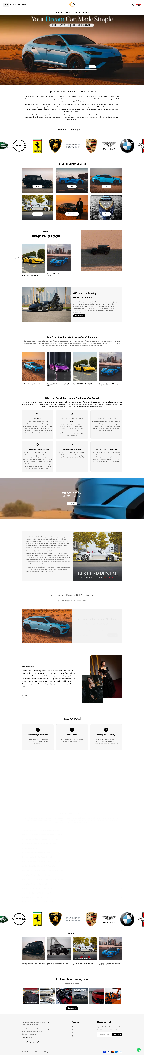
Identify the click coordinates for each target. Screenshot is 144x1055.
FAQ (48, 1030)
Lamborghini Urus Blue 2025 (31, 384)
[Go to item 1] (71, 968)
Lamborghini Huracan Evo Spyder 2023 (58, 385)
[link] (72, 50)
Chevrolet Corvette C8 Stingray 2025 (57, 275)
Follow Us (73, 1008)
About (74, 1027)
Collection (75, 1033)
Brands (74, 1030)
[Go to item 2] (73, 968)
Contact (74, 1036)
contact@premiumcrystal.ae (34, 1031)
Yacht (106, 214)
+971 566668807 (31, 1034)
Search (92, 67)
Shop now (72, 504)
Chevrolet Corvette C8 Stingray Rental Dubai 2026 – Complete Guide (110, 964)
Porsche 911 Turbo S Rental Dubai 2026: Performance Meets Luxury (83, 964)
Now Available (79, 315)
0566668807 (102, 622)
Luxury (37, 186)
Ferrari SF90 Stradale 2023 (31, 275)
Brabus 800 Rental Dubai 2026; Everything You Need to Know (33, 964)
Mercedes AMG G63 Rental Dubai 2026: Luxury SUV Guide (57, 964)
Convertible (37, 214)
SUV (106, 186)
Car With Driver (72, 214)
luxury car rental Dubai (60, 341)
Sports (72, 186)
